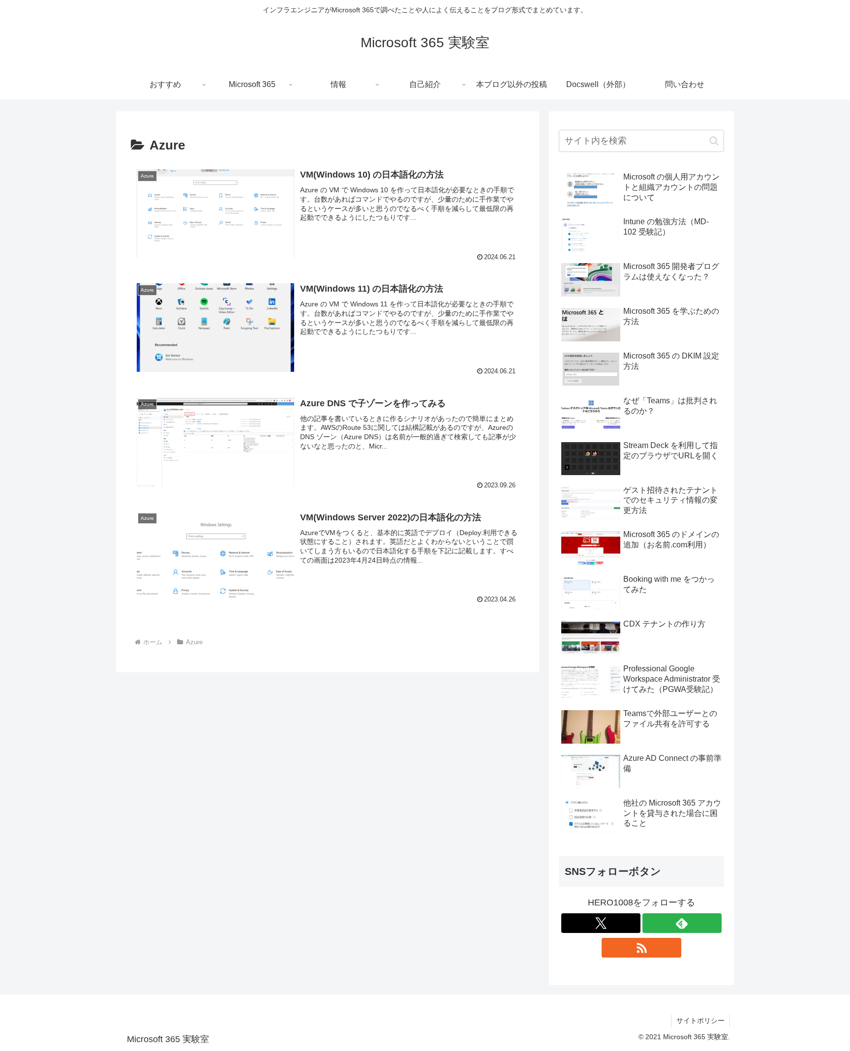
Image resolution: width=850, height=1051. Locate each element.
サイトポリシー (700, 1020)
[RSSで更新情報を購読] (641, 948)
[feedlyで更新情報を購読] (682, 923)
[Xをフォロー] (600, 923)
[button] (714, 141)
